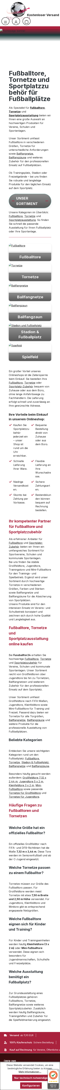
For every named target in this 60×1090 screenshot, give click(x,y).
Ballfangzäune (17, 157)
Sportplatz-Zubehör (21, 386)
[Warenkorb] (27, 21)
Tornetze (29, 216)
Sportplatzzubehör (25, 662)
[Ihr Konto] (16, 21)
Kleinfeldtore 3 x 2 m (21, 785)
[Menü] (5, 21)
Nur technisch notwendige (31, 1077)
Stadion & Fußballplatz (35, 762)
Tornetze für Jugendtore (24, 796)
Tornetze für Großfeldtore (25, 793)
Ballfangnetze (24, 153)
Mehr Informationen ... (30, 1071)
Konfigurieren (31, 1085)
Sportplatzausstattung (22, 220)
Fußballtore (16, 216)
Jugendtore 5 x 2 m (31, 781)
